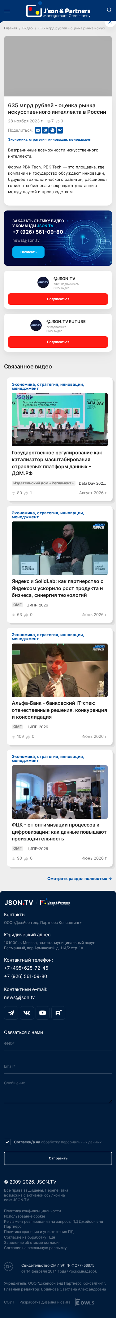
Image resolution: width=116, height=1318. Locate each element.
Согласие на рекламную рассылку (35, 1247)
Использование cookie (24, 1216)
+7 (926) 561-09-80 (37, 232)
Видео (27, 28)
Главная (10, 28)
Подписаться (58, 299)
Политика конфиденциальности (32, 1211)
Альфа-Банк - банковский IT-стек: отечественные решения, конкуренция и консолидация (59, 710)
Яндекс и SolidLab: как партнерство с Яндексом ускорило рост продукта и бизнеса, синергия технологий (57, 588)
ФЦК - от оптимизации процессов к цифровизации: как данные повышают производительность (59, 832)
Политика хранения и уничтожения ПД (39, 1231)
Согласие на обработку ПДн (29, 1237)
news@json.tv (26, 240)
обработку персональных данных (71, 1142)
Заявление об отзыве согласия (32, 1242)
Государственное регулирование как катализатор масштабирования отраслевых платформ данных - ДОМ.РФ (57, 463)
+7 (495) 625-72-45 (26, 968)
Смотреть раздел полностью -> (79, 878)
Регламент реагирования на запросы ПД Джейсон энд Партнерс (53, 1224)
